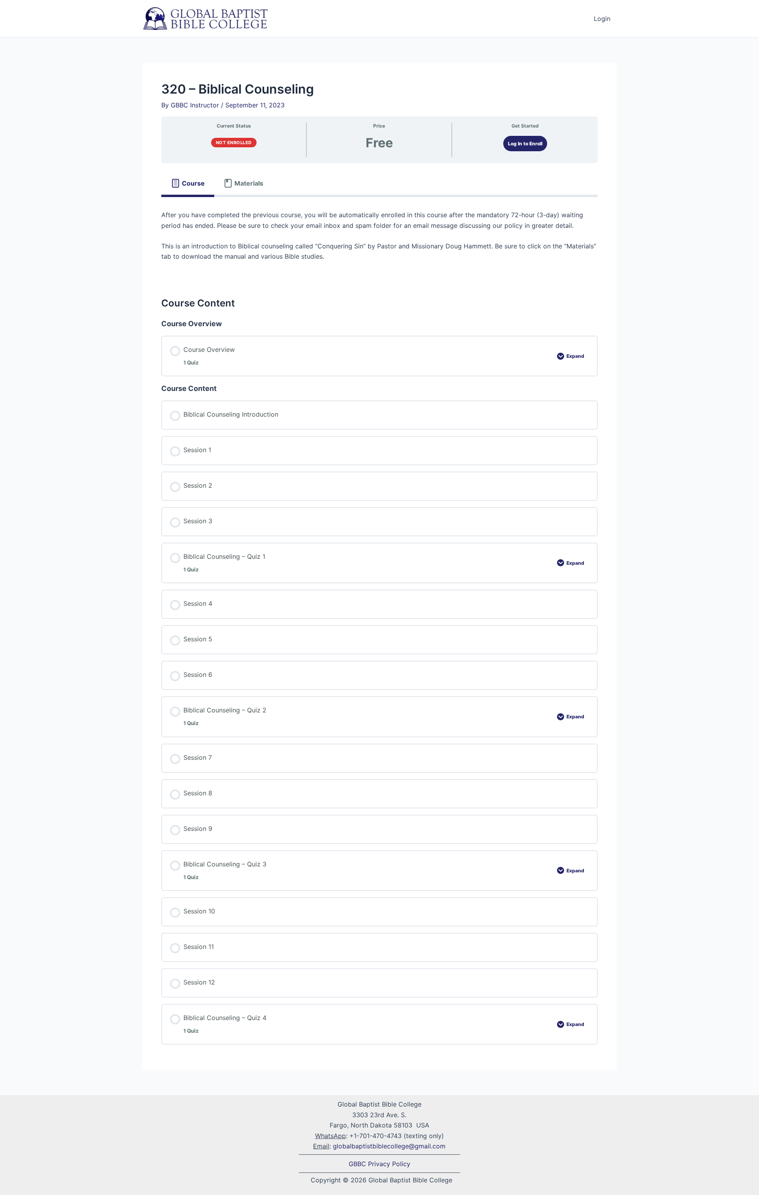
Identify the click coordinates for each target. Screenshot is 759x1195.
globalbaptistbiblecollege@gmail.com (389, 1146)
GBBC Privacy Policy (379, 1164)
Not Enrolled (234, 142)
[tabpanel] (379, 240)
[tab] (187, 183)
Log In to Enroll (525, 144)
